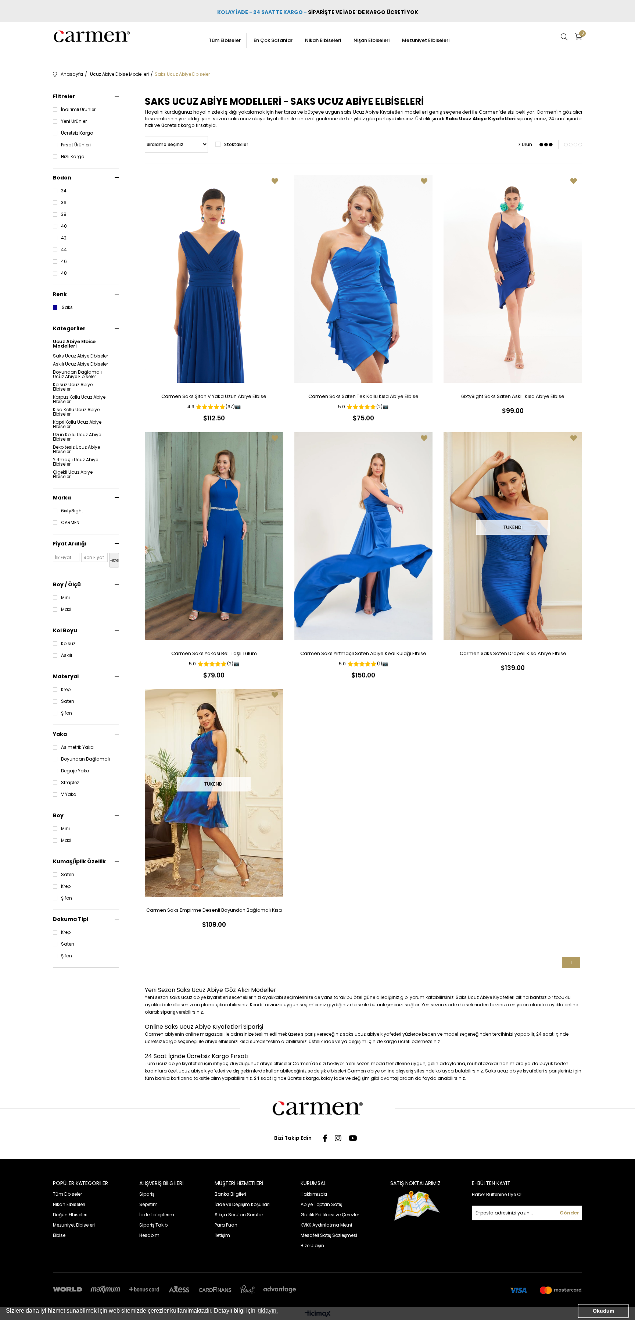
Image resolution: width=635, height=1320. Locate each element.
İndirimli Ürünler (78, 109)
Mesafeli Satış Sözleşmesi (329, 1235)
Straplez (70, 782)
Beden (62, 177)
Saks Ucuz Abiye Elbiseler (80, 356)
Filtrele (114, 560)
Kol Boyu (65, 630)
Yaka (60, 734)
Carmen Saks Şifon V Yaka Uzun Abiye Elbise (213, 396)
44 (64, 250)
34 (64, 191)
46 (64, 261)
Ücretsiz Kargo (77, 133)
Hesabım (149, 1235)
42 (64, 238)
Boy (58, 815)
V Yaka (68, 794)
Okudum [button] (603, 1311)
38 (64, 214)
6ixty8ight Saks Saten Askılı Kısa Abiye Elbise (512, 396)
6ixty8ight (72, 511)
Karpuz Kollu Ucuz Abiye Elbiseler (79, 399)
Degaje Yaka (75, 771)
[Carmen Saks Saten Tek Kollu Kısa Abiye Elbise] (363, 279)
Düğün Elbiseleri (70, 1215)
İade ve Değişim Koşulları (242, 1204)
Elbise (59, 1235)
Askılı (66, 655)
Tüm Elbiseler (225, 40)
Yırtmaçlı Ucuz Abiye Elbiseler (75, 462)
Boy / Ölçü (67, 584)
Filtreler (64, 96)
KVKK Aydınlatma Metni (326, 1225)
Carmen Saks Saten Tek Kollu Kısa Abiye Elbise (363, 396)
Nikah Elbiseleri (323, 40)
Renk (60, 294)
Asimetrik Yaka (77, 747)
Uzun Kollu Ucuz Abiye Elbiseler (77, 437)
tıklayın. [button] (268, 1310)
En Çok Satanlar (273, 40)
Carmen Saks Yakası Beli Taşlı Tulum (214, 653)
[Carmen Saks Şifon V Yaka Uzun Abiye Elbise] (214, 279)
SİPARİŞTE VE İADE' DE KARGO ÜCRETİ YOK (363, 12)
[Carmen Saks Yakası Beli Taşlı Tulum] (214, 536)
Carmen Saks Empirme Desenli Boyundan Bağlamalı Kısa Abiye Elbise (214, 912)
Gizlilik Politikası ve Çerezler (330, 1215)
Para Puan (226, 1225)
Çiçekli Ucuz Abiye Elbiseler (73, 474)
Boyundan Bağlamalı (85, 759)
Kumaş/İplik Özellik (79, 861)
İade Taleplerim (156, 1215)
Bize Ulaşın (312, 1245)
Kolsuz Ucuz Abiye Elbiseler (73, 387)
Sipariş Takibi (154, 1225)
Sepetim (148, 1204)
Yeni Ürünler (74, 121)
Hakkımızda (314, 1194)
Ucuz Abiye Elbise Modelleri (74, 343)
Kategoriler (69, 328)
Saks (67, 307)
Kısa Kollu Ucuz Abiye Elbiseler (76, 412)
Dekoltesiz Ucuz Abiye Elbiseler (76, 449)
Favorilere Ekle (275, 181)
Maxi (66, 609)
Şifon (66, 713)
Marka (62, 497)
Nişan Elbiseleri (372, 40)
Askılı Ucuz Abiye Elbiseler (80, 364)
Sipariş (146, 1194)
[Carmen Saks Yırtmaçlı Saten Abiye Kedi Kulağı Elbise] (363, 536)
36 (64, 202)
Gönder (569, 1212)
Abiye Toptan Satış (321, 1204)
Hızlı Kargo (72, 156)
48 (64, 273)
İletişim (222, 1235)
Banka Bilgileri (230, 1194)
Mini (65, 597)
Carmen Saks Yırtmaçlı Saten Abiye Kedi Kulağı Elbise (363, 653)
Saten (67, 701)
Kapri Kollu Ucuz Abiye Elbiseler (77, 424)
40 (64, 226)
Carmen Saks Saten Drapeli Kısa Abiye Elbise (513, 653)
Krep (66, 689)
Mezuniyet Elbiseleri (425, 40)
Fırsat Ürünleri (76, 145)
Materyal (66, 676)
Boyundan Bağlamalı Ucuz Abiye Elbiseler (77, 374)
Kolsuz (68, 643)
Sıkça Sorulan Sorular (239, 1215)
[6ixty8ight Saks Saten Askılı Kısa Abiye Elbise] (513, 279)
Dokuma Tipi (70, 919)
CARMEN (70, 522)
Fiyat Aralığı (70, 543)
